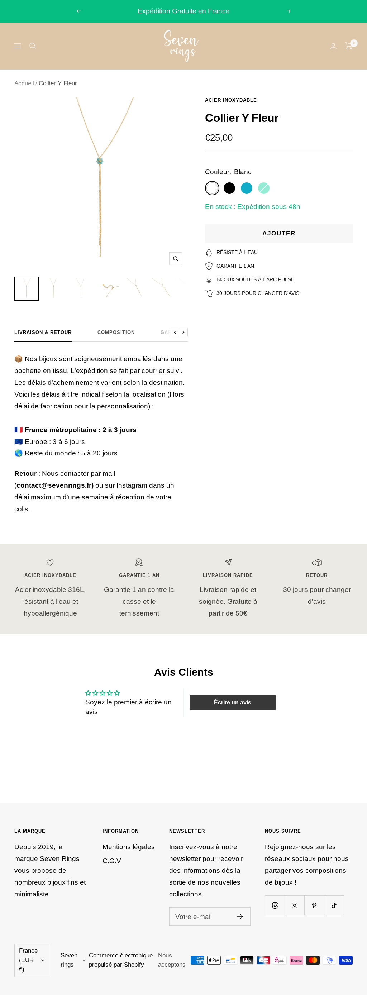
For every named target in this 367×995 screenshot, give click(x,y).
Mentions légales (129, 847)
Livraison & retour (43, 332)
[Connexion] (333, 46)
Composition (116, 332)
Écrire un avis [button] (232, 702)
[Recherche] (32, 46)
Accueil (24, 83)
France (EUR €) (28, 960)
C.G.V (112, 861)
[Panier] (349, 45)
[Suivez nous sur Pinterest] (314, 905)
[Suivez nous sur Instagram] (294, 905)
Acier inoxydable (231, 100)
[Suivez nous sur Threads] (275, 905)
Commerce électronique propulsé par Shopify (121, 960)
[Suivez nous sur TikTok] (334, 905)
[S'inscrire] (240, 916)
